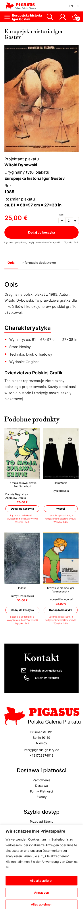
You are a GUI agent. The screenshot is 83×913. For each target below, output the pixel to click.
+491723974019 (41, 755)
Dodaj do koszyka (41, 232)
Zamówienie (41, 780)
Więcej (60, 508)
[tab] (11, 263)
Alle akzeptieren (41, 880)
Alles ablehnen (41, 904)
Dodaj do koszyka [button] (22, 508)
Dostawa (41, 786)
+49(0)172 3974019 (46, 678)
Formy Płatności (41, 791)
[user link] (63, 17)
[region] (41, 869)
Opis (11, 262)
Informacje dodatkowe (39, 262)
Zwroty (42, 797)
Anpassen (41, 892)
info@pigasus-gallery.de (46, 670)
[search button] (50, 17)
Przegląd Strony (41, 822)
